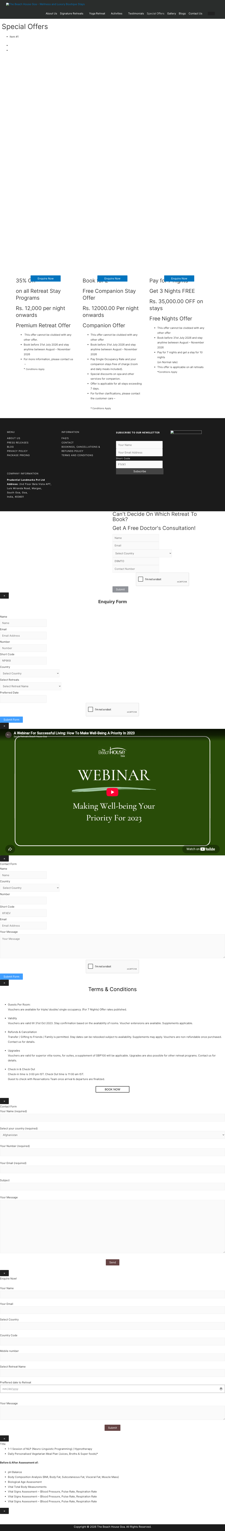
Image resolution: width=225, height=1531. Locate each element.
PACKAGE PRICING (18, 455)
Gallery (171, 13)
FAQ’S (65, 438)
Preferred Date (9, 692)
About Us (51, 13)
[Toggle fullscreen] (18, 1517)
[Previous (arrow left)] (3, 1522)
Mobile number (9, 1351)
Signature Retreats (71, 13)
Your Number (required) (15, 1146)
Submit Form (11, 719)
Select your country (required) (19, 1128)
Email (3, 629)
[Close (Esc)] (3, 1517)
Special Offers (155, 13)
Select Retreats (9, 679)
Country (5, 667)
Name (3, 616)
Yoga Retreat (97, 13)
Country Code (8, 1335)
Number (5, 641)
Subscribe (139, 471)
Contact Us (195, 13)
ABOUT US (13, 438)
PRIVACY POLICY (17, 451)
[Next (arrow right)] (11, 1522)
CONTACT (68, 442)
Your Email (6, 1304)
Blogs (182, 13)
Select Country (9, 1319)
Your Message (9, 931)
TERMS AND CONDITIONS (77, 455)
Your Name (7, 1288)
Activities (116, 13)
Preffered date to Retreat (15, 1382)
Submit (120, 589)
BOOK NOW (112, 1089)
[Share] (11, 1517)
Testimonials (136, 13)
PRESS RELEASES (17, 442)
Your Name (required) (13, 1111)
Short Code (123, 458)
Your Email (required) (13, 1163)
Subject (4, 1180)
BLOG (10, 446)
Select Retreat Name (13, 1366)
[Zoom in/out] (26, 1517)
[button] (46, 278)
